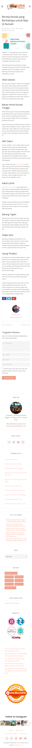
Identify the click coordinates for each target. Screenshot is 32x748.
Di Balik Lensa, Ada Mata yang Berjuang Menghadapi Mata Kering (15, 525)
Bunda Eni (16, 315)
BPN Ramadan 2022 (10, 573)
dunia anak (8, 576)
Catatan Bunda (11, 733)
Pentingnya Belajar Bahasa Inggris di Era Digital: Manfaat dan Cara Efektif (16, 520)
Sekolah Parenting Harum (12, 603)
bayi (8, 52)
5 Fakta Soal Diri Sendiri (11, 459)
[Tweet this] (9, 298)
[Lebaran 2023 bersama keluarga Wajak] (24, 723)
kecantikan (18, 576)
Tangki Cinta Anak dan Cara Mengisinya (15, 495)
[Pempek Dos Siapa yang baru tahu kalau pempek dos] (2, 723)
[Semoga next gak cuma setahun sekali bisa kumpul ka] (13, 723)
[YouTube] (18, 442)
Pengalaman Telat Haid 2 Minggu (14, 468)
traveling (18, 584)
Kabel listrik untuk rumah (9, 187)
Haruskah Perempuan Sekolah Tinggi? (15, 503)
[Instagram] (23, 442)
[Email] (25, 738)
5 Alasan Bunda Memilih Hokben (13, 486)
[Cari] (30, 6)
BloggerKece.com (18, 745)
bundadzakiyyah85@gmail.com (16, 426)
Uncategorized (9, 587)
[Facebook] (9, 442)
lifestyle (17, 580)
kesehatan (8, 580)
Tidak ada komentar (9, 30)
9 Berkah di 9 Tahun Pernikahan (13, 464)
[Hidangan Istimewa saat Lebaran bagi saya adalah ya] (18, 723)
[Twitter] (14, 442)
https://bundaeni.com (16, 317)
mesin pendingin (20, 164)
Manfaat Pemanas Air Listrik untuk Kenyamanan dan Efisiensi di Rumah (16, 529)
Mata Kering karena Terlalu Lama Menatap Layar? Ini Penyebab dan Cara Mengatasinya (15, 534)
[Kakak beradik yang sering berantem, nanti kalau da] (8, 723)
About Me (20, 730)
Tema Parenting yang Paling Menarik (15, 490)
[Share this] (4, 298)
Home (10, 730)
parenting (20, 28)
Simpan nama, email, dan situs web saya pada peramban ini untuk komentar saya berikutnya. (14, 371)
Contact (23, 733)
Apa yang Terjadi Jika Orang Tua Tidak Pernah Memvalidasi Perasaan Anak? (16, 539)
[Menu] (2, 6)
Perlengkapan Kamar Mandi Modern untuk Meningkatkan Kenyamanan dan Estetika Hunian (16, 671)
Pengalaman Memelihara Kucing (13, 499)
